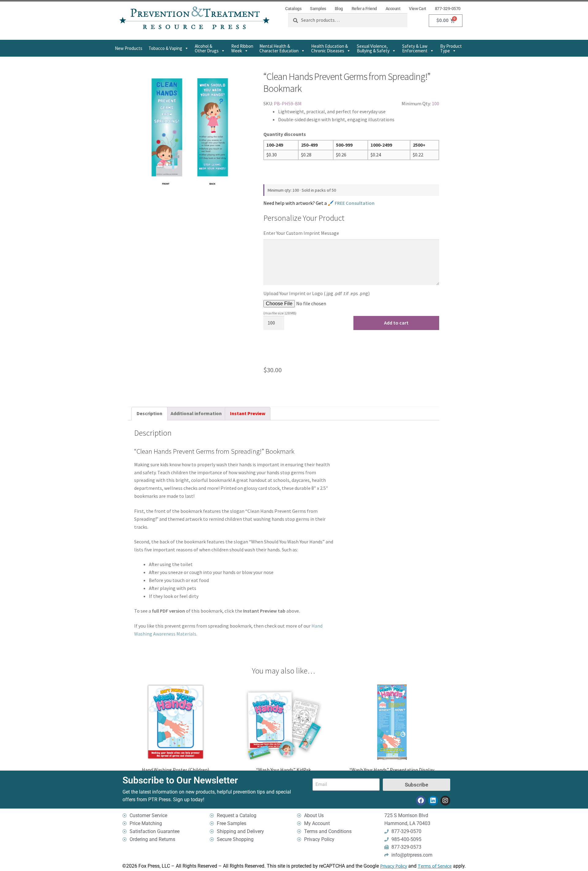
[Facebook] (421, 800)
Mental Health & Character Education (279, 48)
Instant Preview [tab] (247, 413)
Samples (318, 8)
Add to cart (396, 323)
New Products (128, 48)
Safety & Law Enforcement (415, 48)
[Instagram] (445, 800)
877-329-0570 (448, 8)
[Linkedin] (433, 800)
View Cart (417, 8)
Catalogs (293, 8)
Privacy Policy (393, 866)
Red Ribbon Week (242, 48)
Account (393, 8)
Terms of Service (435, 866)
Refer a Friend (364, 8)
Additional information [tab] (196, 413)
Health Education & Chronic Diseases (329, 48)
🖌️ (351, 203)
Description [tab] (149, 413)
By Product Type (451, 48)
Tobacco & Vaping (165, 48)
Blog (339, 8)
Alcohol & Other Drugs (207, 48)
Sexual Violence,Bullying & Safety (373, 48)
